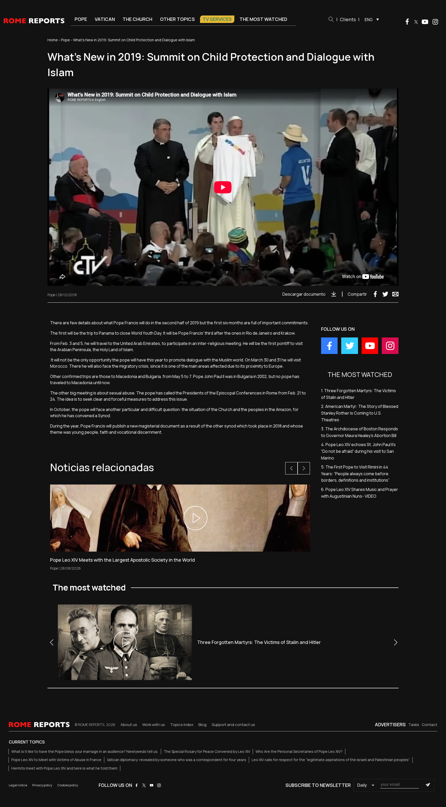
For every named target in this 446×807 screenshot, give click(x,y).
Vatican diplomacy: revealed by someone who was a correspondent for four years (176, 759)
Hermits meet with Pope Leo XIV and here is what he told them (64, 768)
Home (52, 39)
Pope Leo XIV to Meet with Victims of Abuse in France (56, 759)
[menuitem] (370, 19)
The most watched (263, 19)
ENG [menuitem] (369, 19)
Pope (81, 19)
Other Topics (177, 19)
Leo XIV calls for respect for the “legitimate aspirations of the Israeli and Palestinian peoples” (331, 759)
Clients (348, 19)
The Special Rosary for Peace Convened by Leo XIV (207, 751)
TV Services (217, 19)
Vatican (105, 19)
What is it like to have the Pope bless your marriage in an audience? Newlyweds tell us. (84, 751)
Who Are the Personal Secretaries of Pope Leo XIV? (299, 751)
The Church (137, 19)
